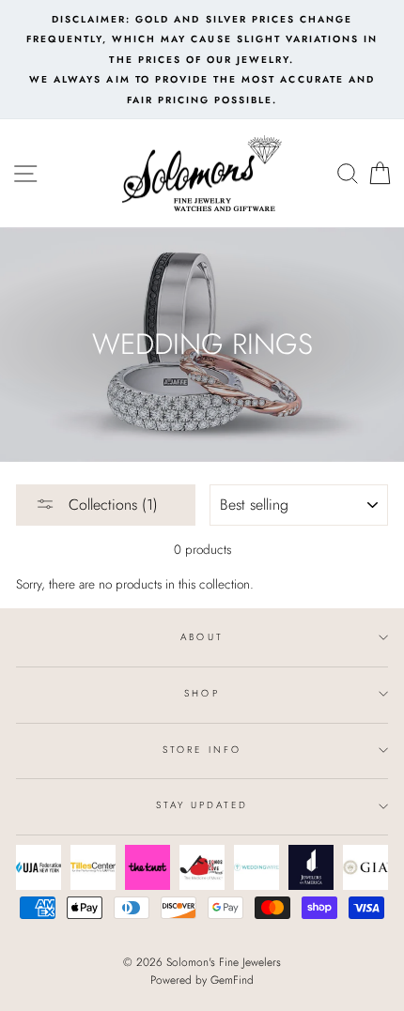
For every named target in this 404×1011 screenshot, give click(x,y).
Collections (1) (111, 504)
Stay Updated (202, 805)
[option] (202, 59)
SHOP (201, 693)
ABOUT (201, 637)
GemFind (232, 980)
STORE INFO (202, 750)
